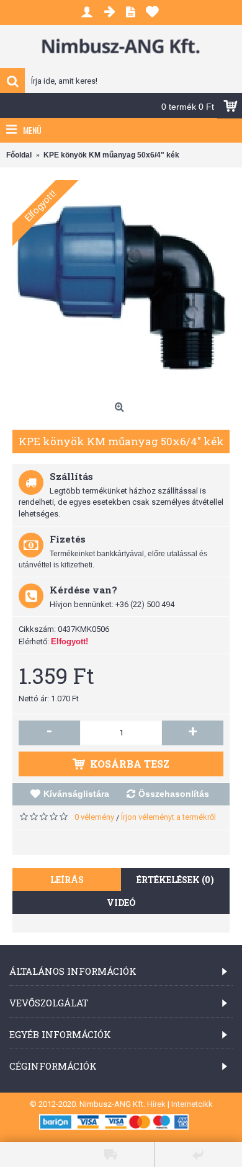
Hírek (156, 1104)
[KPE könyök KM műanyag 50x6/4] (121, 288)
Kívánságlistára (76, 794)
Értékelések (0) (175, 879)
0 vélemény (94, 817)
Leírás (67, 879)
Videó (121, 902)
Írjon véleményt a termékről (168, 817)
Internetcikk (192, 1104)
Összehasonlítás (173, 794)
